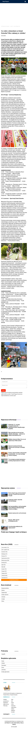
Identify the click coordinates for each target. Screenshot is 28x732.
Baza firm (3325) (6, 544)
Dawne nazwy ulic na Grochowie (17, 513)
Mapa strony (6, 704)
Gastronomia (4, 558)
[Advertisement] (14, 13)
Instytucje (13, 705)
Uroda (3, 569)
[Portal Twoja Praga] (7, 688)
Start (12, 699)
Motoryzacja (4, 560)
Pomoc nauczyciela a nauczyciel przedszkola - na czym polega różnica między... (17, 454)
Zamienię (4, 669)
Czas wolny (4, 547)
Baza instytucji (6, 585)
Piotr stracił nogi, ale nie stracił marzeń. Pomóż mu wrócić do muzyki (17, 494)
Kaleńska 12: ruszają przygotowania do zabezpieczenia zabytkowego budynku (16, 426)
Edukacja (4, 553)
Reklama (13, 710)
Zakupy (3, 573)
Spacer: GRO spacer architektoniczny (13, 520)
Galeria (12, 708)
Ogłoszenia (13, 707)
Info (12, 26)
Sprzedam (4, 665)
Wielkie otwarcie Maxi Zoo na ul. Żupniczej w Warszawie (17, 440)
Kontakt (13, 712)
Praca (3, 667)
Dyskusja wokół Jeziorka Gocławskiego (15, 500)
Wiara (3, 601)
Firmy (12, 704)
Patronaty (5, 705)
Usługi (3, 571)
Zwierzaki (4, 577)
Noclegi (3, 562)
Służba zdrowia (5, 594)
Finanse (3, 556)
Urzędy (3, 599)
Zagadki (3, 654)
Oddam (3, 663)
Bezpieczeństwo (5, 588)
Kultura (3, 590)
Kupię (3, 661)
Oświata (3, 596)
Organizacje (4, 592)
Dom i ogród (4, 549)
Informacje (17, 26)
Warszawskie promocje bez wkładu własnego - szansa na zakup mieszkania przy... (16, 434)
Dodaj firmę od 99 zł (14, 579)
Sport (3, 564)
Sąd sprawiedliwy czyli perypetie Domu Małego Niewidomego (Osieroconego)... (17, 508)
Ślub (3, 566)
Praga (12, 702)
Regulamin (5, 702)
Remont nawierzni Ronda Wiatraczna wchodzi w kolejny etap (16, 447)
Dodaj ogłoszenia (5, 671)
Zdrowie (3, 575)
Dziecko (3, 551)
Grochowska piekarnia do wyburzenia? (15, 527)
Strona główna (5, 26)
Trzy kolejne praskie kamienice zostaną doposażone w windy (16, 460)
